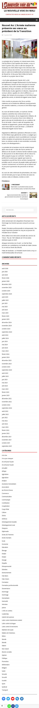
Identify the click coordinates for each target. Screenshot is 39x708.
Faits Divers (5, 579)
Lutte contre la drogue (9, 623)
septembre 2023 (7, 370)
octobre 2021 (6, 443)
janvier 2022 (5, 433)
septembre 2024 (7, 332)
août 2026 (5, 268)
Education (5, 547)
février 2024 (5, 354)
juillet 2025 (5, 300)
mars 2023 (5, 389)
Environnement (6, 573)
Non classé (5, 649)
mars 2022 (5, 427)
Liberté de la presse (8, 617)
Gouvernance (6, 588)
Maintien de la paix (7, 630)
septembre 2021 (7, 446)
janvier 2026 (5, 281)
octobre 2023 (6, 367)
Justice (4, 607)
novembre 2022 (7, 402)
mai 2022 (5, 421)
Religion (4, 668)
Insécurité (5, 601)
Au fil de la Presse (7, 490)
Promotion (5, 661)
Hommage (5, 592)
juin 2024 (4, 341)
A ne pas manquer (7, 458)
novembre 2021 (7, 440)
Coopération (6, 506)
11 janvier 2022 (7, 35)
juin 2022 (4, 417)
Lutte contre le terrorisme (10, 626)
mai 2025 (5, 306)
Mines (4, 636)
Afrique (4, 471)
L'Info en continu (7, 611)
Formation (5, 582)
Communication (7, 496)
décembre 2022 (6, 398)
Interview (4, 604)
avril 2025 (5, 310)
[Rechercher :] (19, 210)
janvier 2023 (5, 395)
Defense (4, 519)
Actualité (4, 468)
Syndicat (4, 687)
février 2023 (5, 392)
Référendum (5, 665)
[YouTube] (12, 698)
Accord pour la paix (8, 462)
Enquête (4, 563)
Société (4, 680)
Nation (4, 645)
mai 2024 (5, 344)
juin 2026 (4, 272)
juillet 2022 (5, 414)
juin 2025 (4, 303)
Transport (5, 690)
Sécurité (4, 674)
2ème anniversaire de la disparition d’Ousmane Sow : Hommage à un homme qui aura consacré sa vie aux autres (18, 223)
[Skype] (17, 698)
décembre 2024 (6, 322)
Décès (4, 515)
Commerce (5, 493)
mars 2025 (5, 313)
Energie (4, 560)
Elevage (4, 550)
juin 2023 (4, 379)
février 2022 (5, 430)
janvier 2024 (5, 357)
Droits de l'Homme (8, 535)
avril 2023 (5, 386)
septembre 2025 (7, 294)
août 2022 (5, 411)
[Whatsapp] (9, 706)
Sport (3, 684)
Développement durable (9, 522)
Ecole (3, 541)
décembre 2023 (6, 360)
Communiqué (6, 500)
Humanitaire (5, 598)
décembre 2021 (6, 436)
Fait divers (5, 576)
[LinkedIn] (21, 698)
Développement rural (8, 525)
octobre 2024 (6, 329)
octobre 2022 (6, 405)
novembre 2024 (7, 325)
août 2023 (5, 373)
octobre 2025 (6, 291)
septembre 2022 (7, 408)
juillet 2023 (5, 376)
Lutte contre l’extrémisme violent (12, 620)
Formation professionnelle (10, 585)
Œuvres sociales (7, 652)
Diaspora (4, 528)
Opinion (4, 655)
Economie (5, 544)
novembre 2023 (7, 364)
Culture (4, 512)
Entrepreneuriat (6, 566)
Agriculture (5, 474)
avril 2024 (5, 348)
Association (5, 487)
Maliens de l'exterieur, (8, 633)
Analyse (4, 481)
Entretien (4, 569)
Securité (4, 677)
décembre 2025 (6, 284)
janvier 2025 (5, 319)
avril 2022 (5, 424)
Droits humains (6, 538)
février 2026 (5, 278)
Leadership (5, 614)
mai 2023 (5, 383)
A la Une (4, 455)
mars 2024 (5, 351)
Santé (3, 671)
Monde (4, 639)
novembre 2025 (7, 287)
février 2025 (5, 316)
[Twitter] (17, 706)
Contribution (5, 503)
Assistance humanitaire (9, 484)
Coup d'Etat (5, 509)
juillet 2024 (5, 338)
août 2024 (5, 335)
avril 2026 (5, 275)
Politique (4, 658)
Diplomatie (5, 531)
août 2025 (5, 297)
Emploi (4, 554)
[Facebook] (13, 706)
